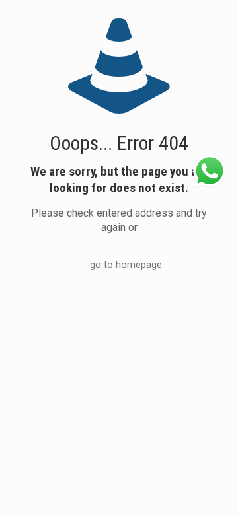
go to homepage (126, 265)
